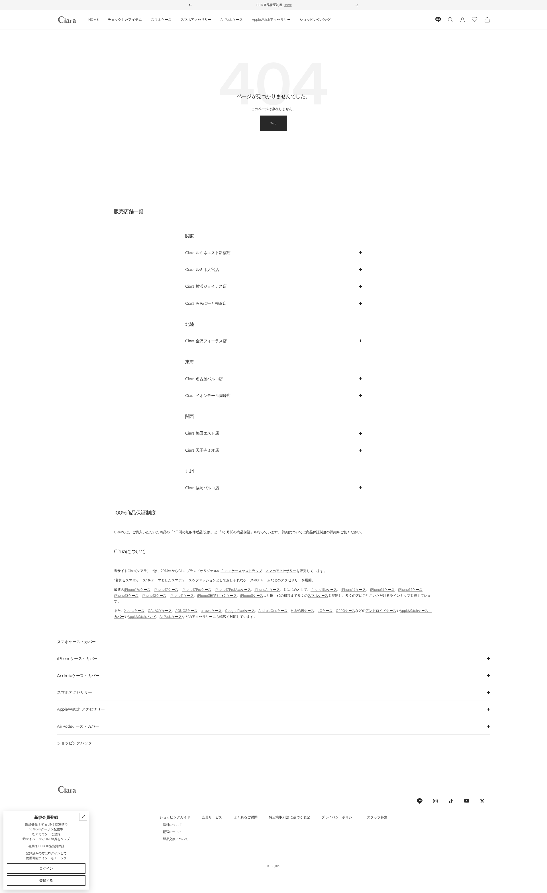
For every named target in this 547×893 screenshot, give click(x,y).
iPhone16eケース (324, 589)
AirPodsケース (232, 19)
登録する (46, 880)
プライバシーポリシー (338, 817)
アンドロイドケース (381, 610)
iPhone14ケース (410, 589)
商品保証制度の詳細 (321, 532)
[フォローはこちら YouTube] (466, 801)
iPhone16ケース (353, 589)
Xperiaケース (134, 610)
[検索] (450, 19)
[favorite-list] (474, 20)
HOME (93, 19)
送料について (172, 825)
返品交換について (175, 839)
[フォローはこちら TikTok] (451, 801)
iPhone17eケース (137, 589)
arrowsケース (211, 610)
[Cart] (487, 19)
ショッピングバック (74, 743)
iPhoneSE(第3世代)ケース (217, 595)
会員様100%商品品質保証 (46, 846)
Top (273, 123)
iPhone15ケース (382, 589)
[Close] (83, 817)
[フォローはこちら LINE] (419, 801)
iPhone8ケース (251, 595)
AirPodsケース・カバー (78, 726)
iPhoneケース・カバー (77, 658)
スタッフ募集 (377, 817)
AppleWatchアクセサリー (271, 19)
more (288, 5)
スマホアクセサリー (196, 19)
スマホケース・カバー (76, 641)
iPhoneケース (231, 571)
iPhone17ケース (166, 589)
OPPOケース (345, 610)
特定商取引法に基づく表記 (289, 817)
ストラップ (253, 571)
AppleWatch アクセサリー (81, 709)
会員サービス (212, 817)
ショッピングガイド (175, 817)
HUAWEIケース (302, 610)
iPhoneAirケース (267, 589)
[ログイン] (462, 19)
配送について (172, 832)
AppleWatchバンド (142, 616)
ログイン (54, 853)
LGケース (325, 610)
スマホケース (161, 19)
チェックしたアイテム (125, 19)
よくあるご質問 (246, 817)
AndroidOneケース (272, 610)
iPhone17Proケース (196, 589)
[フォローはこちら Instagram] (435, 801)
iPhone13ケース (126, 595)
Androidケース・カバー (78, 675)
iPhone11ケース (182, 595)
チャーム (264, 580)
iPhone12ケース (154, 595)
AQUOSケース (186, 610)
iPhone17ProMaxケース (233, 589)
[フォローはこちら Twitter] (482, 801)
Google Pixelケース (240, 610)
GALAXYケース (160, 610)
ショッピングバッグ (315, 19)
